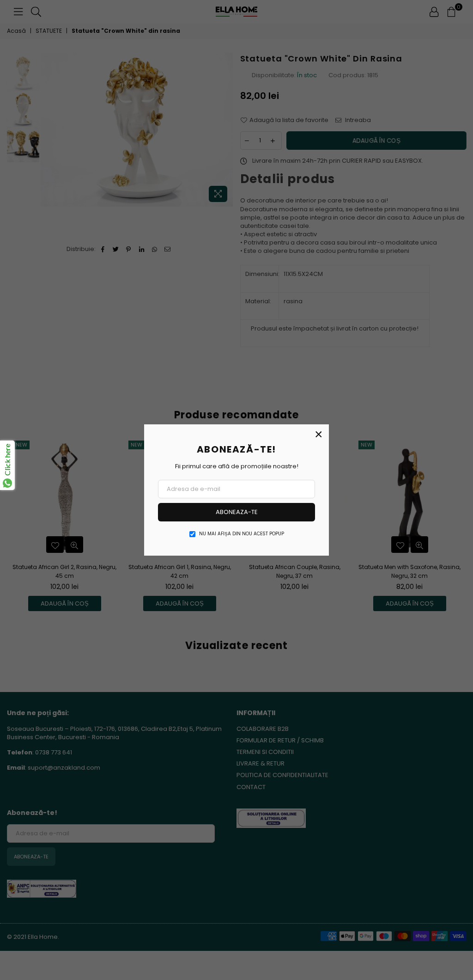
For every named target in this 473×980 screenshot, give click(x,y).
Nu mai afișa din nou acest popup (241, 534)
